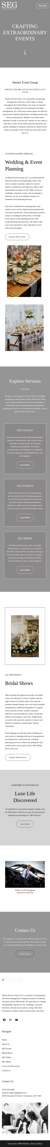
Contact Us (6, 1070)
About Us (6, 1044)
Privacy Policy (36, 1144)
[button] (3, 874)
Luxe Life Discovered (10, 1066)
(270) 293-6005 (8, 1090)
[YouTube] (16, 1020)
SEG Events (6, 1049)
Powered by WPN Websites (18, 1144)
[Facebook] (4, 1020)
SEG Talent (6, 1057)
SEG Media (6, 1062)
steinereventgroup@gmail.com (14, 1093)
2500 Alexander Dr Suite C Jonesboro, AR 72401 (22, 1096)
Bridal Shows (7, 1053)
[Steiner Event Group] (9, 6)
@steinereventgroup (25, 892)
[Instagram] (10, 1020)
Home (4, 1040)
